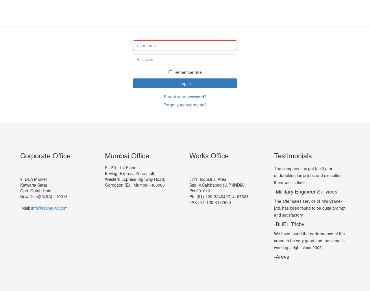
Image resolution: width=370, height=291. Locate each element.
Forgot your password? (185, 96)
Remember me (188, 72)
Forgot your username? (185, 105)
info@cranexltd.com (49, 208)
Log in (185, 83)
